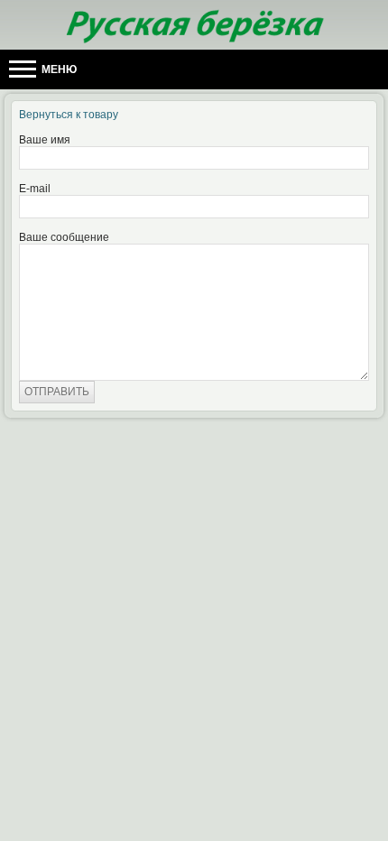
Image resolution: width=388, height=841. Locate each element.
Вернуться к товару (68, 114)
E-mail (35, 188)
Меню (58, 69)
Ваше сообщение (64, 237)
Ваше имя (44, 140)
